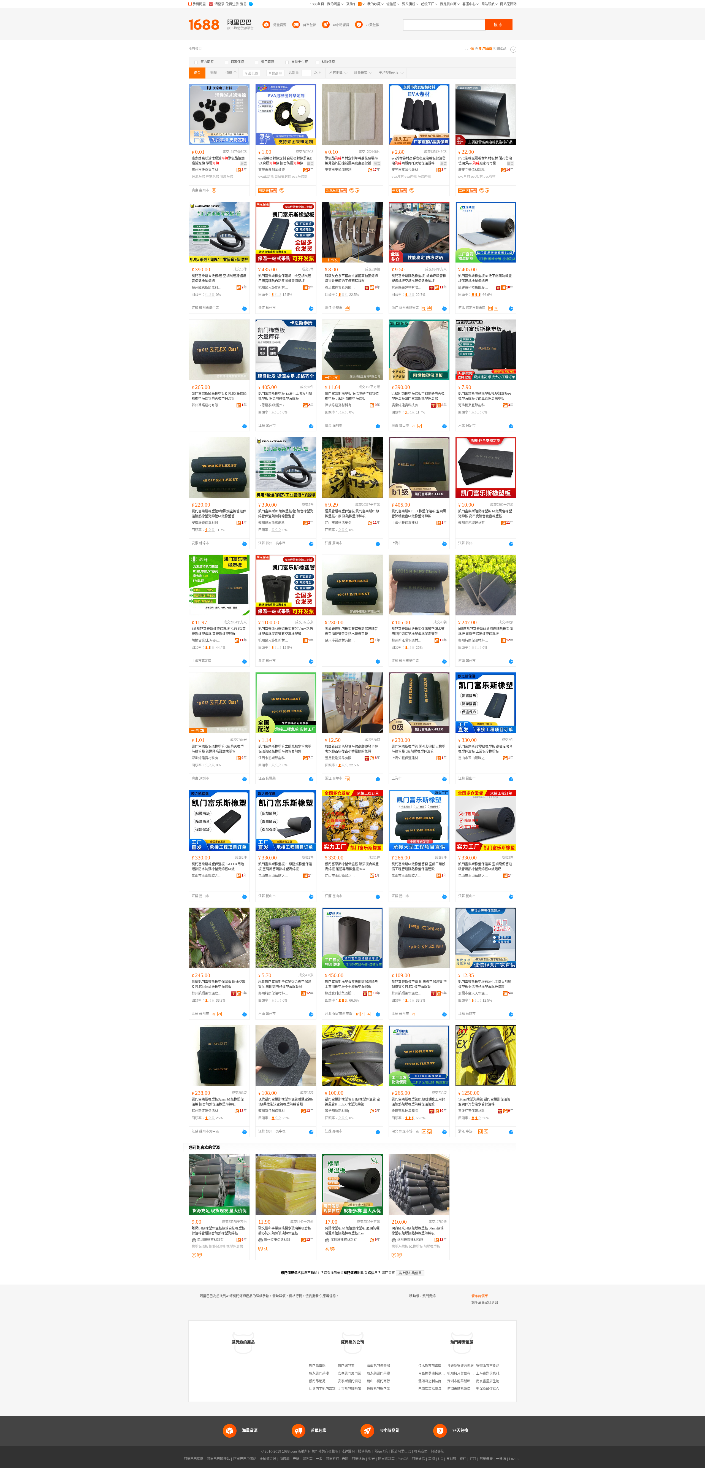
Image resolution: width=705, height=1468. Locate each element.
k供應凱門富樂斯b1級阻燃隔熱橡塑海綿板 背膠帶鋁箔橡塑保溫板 (485, 631)
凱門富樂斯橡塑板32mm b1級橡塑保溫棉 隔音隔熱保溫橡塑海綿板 (218, 1101)
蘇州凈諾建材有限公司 (207, 405)
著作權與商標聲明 (325, 1451)
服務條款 (364, 1451)
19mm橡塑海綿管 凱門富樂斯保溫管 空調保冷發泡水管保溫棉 (484, 1101)
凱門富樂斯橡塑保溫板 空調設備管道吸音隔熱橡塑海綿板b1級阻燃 (485, 866)
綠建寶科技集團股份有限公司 (473, 288)
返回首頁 (388, 1273)
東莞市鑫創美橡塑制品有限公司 (273, 170)
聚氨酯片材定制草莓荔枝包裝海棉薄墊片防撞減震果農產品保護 (351, 160)
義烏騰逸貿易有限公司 (340, 288)
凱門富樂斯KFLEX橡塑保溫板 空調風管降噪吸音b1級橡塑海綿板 (419, 513)
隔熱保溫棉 (217, 1246)
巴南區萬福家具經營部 (434, 1389)
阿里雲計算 (386, 1459)
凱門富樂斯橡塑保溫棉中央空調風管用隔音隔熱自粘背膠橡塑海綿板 (284, 278)
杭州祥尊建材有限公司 (412, 1240)
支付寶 (451, 1459)
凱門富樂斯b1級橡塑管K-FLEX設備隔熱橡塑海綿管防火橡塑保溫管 (219, 396)
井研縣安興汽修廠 (460, 1366)
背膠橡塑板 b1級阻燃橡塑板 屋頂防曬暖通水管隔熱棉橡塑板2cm (352, 1230)
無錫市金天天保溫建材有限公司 (473, 993)
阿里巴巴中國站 (244, 1459)
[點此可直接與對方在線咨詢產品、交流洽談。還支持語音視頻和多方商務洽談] (244, 308)
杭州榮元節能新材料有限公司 (273, 288)
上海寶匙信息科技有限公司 (496, 1373)
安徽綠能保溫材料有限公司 (207, 523)
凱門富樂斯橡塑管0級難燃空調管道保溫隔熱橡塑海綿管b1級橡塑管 (219, 513)
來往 (463, 1459)
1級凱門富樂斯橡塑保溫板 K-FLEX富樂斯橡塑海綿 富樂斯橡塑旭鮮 (219, 631)
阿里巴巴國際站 (218, 1459)
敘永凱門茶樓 (319, 1373)
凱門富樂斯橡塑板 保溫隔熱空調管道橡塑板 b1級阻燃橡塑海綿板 (352, 396)
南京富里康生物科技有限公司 (497, 1381)
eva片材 (398, 177)
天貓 (296, 1459)
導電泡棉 (212, 177)
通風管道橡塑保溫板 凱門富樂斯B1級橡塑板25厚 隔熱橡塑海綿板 (352, 513)
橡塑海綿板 (400, 1246)
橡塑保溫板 (200, 1246)
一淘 (319, 1459)
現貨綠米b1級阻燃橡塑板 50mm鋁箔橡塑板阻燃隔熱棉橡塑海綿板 (418, 1230)
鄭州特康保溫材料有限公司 (473, 640)
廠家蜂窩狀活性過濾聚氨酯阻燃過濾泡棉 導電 (218, 160)
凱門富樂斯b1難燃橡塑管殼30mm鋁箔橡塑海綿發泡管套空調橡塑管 (285, 631)
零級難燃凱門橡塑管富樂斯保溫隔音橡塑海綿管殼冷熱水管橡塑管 (351, 631)
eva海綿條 (299, 177)
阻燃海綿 (226, 177)
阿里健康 (486, 1459)
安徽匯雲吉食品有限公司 (494, 1366)
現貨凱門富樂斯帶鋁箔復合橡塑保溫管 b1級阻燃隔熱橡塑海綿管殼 (284, 984)
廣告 (243, 164)
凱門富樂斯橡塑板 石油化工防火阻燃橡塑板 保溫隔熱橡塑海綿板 (285, 396)
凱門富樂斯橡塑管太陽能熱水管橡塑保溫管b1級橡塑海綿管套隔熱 (284, 749)
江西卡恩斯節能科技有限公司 (273, 758)
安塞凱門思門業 (349, 1373)
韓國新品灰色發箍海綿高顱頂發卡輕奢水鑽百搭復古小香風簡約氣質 (351, 749)
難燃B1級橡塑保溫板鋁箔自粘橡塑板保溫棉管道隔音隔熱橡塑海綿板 (218, 1230)
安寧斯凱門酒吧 (349, 1381)
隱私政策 (381, 1451)
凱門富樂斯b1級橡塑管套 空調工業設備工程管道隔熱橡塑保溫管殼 (418, 866)
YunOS (403, 1459)
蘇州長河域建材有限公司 (473, 523)
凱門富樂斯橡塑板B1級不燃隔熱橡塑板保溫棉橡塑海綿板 (485, 278)
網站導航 (437, 1451)
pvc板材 (477, 177)
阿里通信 (418, 1459)
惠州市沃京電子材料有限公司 (207, 170)
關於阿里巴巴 (401, 1451)
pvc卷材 (489, 177)
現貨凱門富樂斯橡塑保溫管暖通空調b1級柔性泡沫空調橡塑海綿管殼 (285, 1101)
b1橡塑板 (416, 1246)
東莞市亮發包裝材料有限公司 (407, 170)
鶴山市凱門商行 (378, 1381)
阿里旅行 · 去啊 (337, 1459)
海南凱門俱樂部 (378, 1366)
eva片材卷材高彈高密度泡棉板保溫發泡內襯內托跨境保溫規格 (419, 160)
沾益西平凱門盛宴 (322, 1389)
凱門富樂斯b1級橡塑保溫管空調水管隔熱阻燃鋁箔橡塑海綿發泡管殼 (418, 631)
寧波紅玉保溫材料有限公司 (473, 1111)
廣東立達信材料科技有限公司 (473, 170)
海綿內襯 (424, 177)
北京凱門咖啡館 (349, 1389)
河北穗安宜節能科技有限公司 (473, 405)
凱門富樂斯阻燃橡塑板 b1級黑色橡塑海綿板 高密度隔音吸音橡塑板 (485, 513)
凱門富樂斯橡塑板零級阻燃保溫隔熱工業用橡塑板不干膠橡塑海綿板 (351, 984)
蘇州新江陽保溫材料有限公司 (407, 640)
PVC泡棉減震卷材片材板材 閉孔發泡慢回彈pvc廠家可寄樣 (485, 160)
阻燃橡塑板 (432, 1246)
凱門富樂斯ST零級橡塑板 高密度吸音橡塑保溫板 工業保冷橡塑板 (485, 749)
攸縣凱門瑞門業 (378, 1389)
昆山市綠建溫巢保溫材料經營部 (340, 523)
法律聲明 (348, 1451)
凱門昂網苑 (317, 1381)
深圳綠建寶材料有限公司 (340, 405)
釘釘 (473, 1459)
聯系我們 (420, 1451)
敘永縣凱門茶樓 (378, 1373)
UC (440, 1459)
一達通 (501, 1459)
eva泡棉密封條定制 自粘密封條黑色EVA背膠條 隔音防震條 (285, 160)
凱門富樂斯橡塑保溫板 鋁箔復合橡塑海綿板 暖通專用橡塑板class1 (352, 866)
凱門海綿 (429, 1296)
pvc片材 (464, 177)
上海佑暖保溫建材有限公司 (407, 523)
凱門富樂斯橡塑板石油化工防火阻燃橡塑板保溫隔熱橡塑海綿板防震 (484, 984)
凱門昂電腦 (317, 1366)
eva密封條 (266, 177)
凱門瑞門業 (346, 1366)
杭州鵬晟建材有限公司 (407, 288)
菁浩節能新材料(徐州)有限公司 (340, 1111)
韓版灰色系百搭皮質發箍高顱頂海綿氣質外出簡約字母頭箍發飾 (351, 278)
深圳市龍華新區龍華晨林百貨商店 (472, 1381)
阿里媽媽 (358, 1459)
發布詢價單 (479, 1296)
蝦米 (371, 1459)
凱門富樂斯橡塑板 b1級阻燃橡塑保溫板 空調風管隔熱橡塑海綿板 (285, 866)
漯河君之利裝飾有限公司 (436, 1381)
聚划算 (308, 1459)
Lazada (514, 1459)
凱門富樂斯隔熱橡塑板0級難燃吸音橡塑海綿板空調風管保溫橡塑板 (419, 278)
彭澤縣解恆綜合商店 (491, 1389)
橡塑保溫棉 (234, 1246)
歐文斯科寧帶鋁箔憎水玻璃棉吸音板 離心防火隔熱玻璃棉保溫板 (284, 1230)
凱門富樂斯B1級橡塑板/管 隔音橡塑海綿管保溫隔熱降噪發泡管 (285, 513)
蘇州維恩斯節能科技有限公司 (207, 288)
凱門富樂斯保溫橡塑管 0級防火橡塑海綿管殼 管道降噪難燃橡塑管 (218, 749)
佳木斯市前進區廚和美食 (436, 1366)
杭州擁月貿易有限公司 (463, 1373)
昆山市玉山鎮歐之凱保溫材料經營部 (473, 758)
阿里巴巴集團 (194, 1459)
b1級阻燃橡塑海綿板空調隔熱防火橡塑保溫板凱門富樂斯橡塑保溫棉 (418, 396)
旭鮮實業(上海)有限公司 (207, 640)
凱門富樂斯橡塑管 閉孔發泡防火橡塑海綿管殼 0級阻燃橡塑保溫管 (418, 749)
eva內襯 (411, 177)
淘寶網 (284, 1459)
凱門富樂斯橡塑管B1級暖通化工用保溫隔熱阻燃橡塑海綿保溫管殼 (418, 1101)
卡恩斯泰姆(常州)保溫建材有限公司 (273, 405)
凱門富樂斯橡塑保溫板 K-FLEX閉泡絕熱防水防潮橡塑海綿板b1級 (218, 866)
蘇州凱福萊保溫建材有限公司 (207, 993)
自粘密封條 (283, 177)
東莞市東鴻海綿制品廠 (340, 170)
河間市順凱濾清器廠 (462, 1389)
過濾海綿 (198, 177)
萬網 (431, 1459)
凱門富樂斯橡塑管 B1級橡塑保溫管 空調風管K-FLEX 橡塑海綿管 (419, 984)
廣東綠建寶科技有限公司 (407, 405)
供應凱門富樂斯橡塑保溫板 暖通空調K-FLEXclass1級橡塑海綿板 (218, 984)
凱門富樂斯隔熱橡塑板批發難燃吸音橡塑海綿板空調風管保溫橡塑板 (484, 396)
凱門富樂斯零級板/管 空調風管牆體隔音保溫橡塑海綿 (219, 278)
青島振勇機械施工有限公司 (438, 1373)
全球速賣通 (268, 1459)
